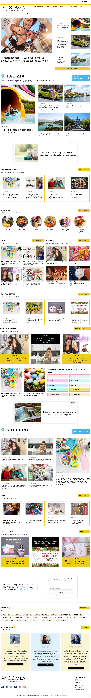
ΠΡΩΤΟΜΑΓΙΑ (74, 380)
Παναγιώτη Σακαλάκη (67, 695)
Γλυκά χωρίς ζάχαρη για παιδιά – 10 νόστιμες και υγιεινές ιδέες (78, 196)
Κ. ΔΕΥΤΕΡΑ (74, 385)
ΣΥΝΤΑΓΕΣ (74, 6)
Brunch (7, 230)
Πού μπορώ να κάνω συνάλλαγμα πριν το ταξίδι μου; (40, 486)
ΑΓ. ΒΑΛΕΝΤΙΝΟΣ (75, 389)
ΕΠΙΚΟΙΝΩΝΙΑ (79, 680)
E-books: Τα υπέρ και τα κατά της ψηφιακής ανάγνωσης (78, 522)
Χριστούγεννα (61, 620)
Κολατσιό (50, 230)
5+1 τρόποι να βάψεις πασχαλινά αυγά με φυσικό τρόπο (34, 394)
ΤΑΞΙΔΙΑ (82, 6)
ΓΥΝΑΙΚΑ (48, 6)
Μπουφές (58, 617)
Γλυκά (36, 230)
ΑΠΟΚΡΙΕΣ (52, 385)
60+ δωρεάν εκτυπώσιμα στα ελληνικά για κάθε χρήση (76, 562)
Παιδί (82, 617)
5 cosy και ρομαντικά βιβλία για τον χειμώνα (56, 521)
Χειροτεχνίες (46, 620)
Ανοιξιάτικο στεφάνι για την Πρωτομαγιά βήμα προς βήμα (34, 320)
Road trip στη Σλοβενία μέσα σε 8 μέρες (49, 134)
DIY (67, 6)
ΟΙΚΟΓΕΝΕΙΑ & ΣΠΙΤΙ (38, 6)
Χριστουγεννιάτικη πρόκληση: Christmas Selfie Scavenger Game (79, 320)
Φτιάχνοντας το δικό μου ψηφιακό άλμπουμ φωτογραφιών (59, 413)
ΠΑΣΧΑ (51, 380)
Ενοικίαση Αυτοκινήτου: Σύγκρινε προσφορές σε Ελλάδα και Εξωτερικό (58, 153)
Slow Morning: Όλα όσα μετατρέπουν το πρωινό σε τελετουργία (45, 340)
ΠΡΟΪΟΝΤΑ (71, 617)
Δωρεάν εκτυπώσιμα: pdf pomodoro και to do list (56, 319)
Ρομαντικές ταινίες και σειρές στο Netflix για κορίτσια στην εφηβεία (32, 284)
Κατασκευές (46, 617)
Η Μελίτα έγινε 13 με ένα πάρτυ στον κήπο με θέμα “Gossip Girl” (56, 282)
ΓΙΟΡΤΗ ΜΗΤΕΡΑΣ (54, 394)
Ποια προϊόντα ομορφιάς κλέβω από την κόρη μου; (55, 262)
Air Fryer (65, 230)
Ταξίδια (42, 654)
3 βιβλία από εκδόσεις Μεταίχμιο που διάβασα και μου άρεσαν (11, 522)
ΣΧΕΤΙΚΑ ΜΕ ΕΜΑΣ (81, 677)
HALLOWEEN (52, 389)
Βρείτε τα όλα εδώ (26, 589)
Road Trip (6, 614)
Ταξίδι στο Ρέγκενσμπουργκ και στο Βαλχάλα (63, 61)
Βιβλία (28, 614)
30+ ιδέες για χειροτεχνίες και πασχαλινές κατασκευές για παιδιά (11, 196)
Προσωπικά (21, 620)
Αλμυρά (22, 230)
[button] (27, 13)
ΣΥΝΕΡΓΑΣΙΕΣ (79, 682)
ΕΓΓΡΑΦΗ (61, 592)
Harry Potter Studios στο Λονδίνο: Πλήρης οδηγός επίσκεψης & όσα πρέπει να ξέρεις (34, 197)
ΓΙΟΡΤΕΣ (55, 6)
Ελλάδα (77, 614)
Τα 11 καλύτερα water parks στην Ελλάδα (63, 26)
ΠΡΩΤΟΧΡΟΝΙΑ (75, 376)
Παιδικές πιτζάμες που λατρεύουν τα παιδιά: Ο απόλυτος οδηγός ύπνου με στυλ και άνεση (56, 197)
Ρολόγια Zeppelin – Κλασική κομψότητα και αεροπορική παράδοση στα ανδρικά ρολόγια (78, 283)
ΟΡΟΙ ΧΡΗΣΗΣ (79, 685)
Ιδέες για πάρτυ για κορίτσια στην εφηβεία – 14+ (79, 262)
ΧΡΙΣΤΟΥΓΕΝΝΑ (53, 376)
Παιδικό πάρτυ (8, 620)
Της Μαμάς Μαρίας (80, 231)
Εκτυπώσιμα (65, 614)
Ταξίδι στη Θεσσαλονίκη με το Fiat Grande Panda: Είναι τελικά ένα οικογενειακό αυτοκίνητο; (62, 43)
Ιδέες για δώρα (32, 617)
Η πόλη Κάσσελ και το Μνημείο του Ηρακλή (76, 134)
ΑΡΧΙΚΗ (30, 6)
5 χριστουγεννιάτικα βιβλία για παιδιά (34, 521)
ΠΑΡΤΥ (62, 6)
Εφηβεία (18, 617)
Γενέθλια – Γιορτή (41, 614)
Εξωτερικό (7, 617)
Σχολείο (33, 620)
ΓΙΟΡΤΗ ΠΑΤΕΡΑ (75, 394)
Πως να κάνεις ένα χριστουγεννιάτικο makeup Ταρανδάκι (9, 284)
